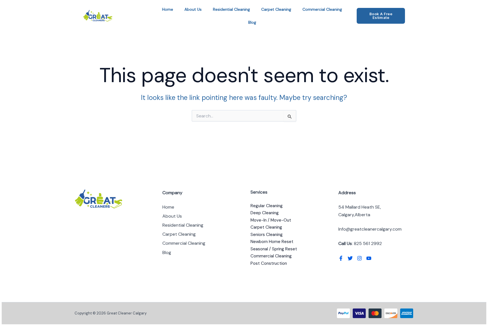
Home (167, 9)
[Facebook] (340, 258)
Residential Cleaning (231, 9)
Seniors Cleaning (266, 234)
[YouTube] (368, 258)
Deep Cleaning (264, 213)
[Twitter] (350, 258)
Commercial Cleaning (322, 9)
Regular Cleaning (266, 206)
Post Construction (268, 263)
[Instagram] (359, 258)
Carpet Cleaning (276, 9)
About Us (193, 9)
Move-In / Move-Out (270, 220)
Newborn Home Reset (271, 241)
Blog (252, 22)
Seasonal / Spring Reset (273, 249)
